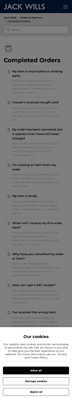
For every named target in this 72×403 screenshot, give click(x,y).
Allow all (36, 370)
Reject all (36, 392)
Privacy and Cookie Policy (46, 356)
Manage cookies (36, 381)
